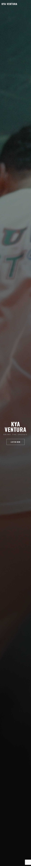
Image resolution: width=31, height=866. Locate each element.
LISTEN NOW (15, 442)
